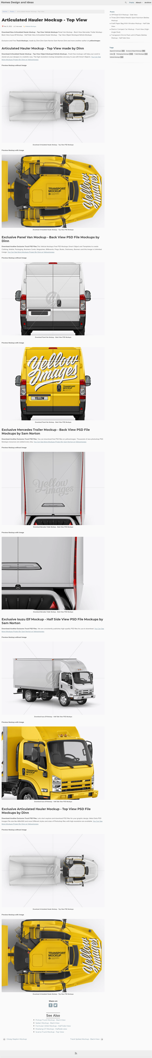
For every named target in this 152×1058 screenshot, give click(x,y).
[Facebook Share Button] (51, 1005)
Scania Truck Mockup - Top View (50, 1032)
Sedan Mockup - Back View (47, 1023)
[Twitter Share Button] (56, 1005)
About (138, 2)
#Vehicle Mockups (30, 26)
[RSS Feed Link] (76, 1054)
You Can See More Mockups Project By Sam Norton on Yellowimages (60, 442)
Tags (112, 47)
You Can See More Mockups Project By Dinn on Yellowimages (31, 252)
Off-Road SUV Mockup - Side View (124, 15)
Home (4, 11)
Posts (131, 2)
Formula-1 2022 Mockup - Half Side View (53, 1026)
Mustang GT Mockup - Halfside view (51, 1029)
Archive (148, 2)
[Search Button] (125, 2)
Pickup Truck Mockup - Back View (50, 1020)
